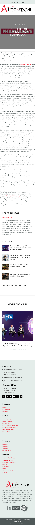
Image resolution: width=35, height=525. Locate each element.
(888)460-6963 (18, 369)
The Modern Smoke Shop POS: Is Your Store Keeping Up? (20, 275)
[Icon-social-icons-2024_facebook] (17, 2)
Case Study (22, 25)
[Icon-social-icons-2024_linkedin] (20, 2)
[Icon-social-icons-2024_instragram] (12, 2)
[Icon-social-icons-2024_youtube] (23, 2)
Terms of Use (9, 519)
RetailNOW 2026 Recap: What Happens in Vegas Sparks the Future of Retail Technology (21, 247)
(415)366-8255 (11, 374)
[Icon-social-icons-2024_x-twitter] (15, 2)
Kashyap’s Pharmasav (26, 64)
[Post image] (5, 248)
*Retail (11, 349)
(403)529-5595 (10, 372)
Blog (14, 349)
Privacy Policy (18, 519)
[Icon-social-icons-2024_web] (21, 396)
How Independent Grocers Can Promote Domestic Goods (19, 265)
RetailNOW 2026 (7, 217)
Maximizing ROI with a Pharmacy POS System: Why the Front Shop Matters (20, 257)
